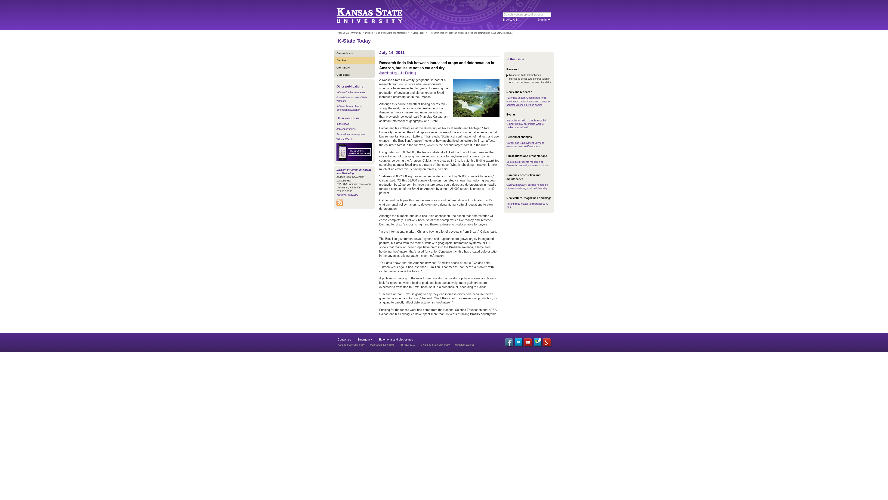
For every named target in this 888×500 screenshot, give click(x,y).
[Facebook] (509, 342)
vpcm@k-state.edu (347, 194)
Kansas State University (375, 15)
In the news (342, 123)
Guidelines (343, 74)
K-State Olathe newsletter (350, 92)
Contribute (343, 67)
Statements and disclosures (395, 339)
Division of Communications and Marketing (386, 33)
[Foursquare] (537, 342)
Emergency (365, 339)
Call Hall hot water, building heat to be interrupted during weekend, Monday (527, 186)
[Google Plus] (547, 342)
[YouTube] (528, 342)
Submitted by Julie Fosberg (397, 73)
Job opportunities (346, 129)
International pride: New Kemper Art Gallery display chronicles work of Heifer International (526, 124)
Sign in (542, 19)
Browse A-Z (510, 19)
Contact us (344, 339)
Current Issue (344, 53)
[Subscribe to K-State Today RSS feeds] (339, 204)
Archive (341, 60)
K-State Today (417, 33)
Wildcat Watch (344, 139)
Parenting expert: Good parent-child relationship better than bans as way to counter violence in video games (528, 101)
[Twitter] (518, 342)
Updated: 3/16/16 (464, 344)
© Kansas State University (435, 344)
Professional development (350, 134)
